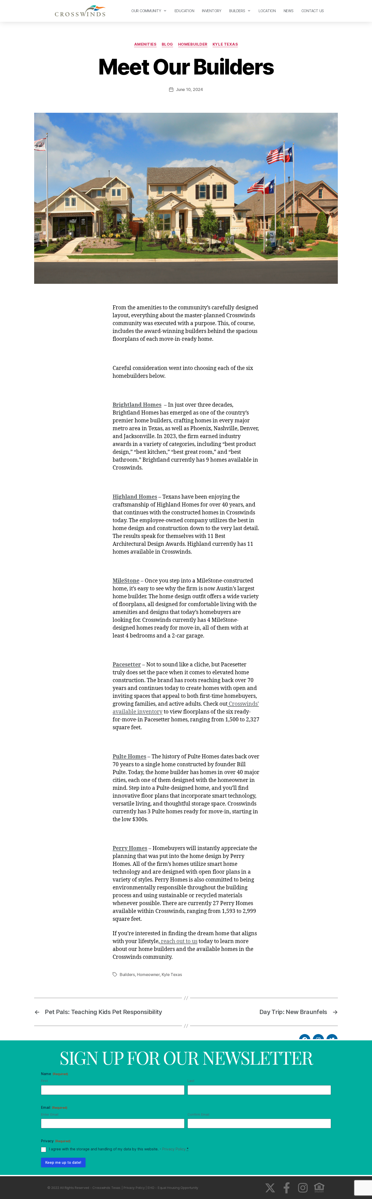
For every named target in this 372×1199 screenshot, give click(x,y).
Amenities (145, 44)
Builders (127, 974)
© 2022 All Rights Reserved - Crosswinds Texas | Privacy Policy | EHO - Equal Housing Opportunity (122, 1188)
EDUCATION (184, 11)
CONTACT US (312, 11)
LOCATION (267, 11)
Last (191, 1081)
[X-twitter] (270, 1187)
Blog (167, 44)
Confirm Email (198, 1114)
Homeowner (148, 974)
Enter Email (49, 1114)
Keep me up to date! (63, 1162)
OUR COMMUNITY (146, 11)
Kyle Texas (225, 44)
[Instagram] (302, 1187)
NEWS (289, 11)
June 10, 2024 (189, 89)
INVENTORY (211, 11)
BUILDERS (237, 11)
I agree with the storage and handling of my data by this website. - (119, 1149)
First (44, 1081)
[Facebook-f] (286, 1187)
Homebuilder (193, 44)
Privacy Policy (174, 1149)
